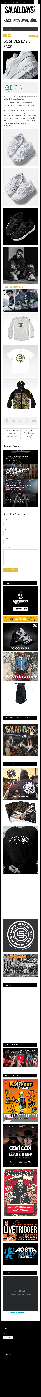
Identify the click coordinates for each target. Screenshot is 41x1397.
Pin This (27, 421)
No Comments (33, 35)
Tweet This (13, 421)
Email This (34, 421)
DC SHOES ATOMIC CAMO (13, 287)
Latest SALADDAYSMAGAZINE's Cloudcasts (18, 1313)
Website (6, 538)
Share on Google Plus (20, 421)
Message (6, 547)
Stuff (9, 35)
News (5, 35)
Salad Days (18, 85)
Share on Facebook (6, 421)
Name (5, 520)
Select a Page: (36, 2)
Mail (5, 529)
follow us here (8, 1337)
